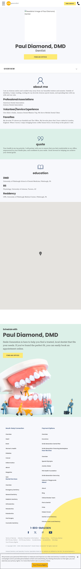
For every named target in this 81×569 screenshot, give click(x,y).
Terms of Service (11, 538)
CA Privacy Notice (56, 538)
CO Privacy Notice (24, 540)
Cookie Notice (36, 540)
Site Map (55, 540)
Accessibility (47, 540)
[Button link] (78, 3)
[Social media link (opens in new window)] (28, 532)
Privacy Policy (44, 538)
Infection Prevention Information (28, 538)
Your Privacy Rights (12, 542)
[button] (40, 253)
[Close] (77, 557)
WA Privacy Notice (11, 540)
